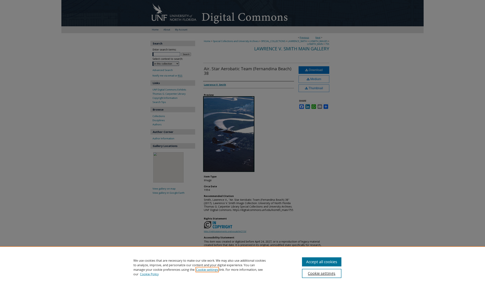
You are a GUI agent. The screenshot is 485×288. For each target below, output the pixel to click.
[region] (242, 267)
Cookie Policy (149, 274)
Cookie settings (207, 270)
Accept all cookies (321, 261)
